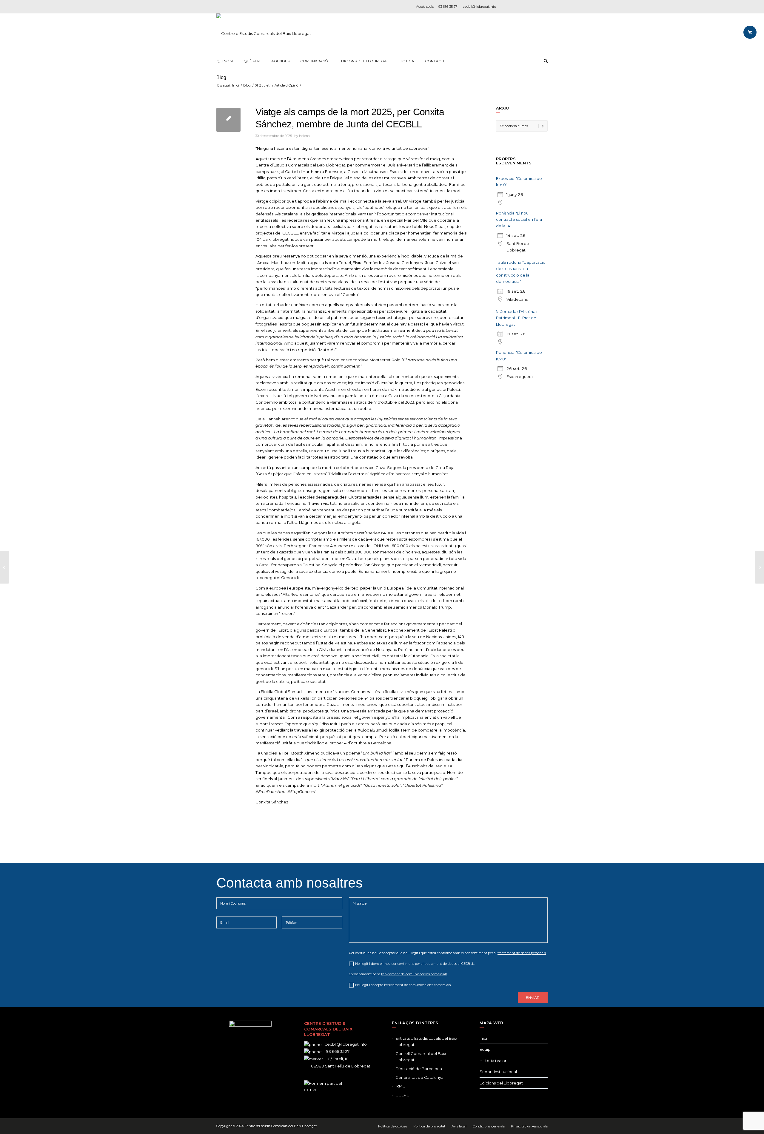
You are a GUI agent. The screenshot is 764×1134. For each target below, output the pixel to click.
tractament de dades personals (521, 953)
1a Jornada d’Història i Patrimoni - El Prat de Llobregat (516, 318)
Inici (483, 1038)
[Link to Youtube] (543, 6)
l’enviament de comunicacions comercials (414, 974)
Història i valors (494, 1060)
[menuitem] (224, 61)
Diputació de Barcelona (418, 1068)
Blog (221, 77)
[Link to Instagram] (525, 6)
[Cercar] (546, 61)
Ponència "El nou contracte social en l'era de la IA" (519, 219)
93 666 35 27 (447, 6)
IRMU (400, 1086)
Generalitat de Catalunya (419, 1077)
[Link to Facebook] (507, 6)
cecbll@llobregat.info (479, 6)
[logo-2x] (263, 33)
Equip (485, 1049)
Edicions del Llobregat (501, 1083)
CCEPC (402, 1095)
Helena (304, 136)
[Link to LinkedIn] (534, 6)
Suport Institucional (498, 1071)
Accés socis (425, 6)
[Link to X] (516, 6)
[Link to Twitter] (241, 1078)
